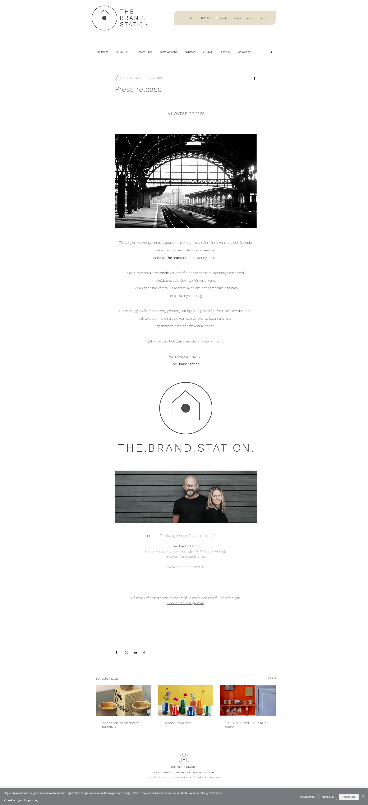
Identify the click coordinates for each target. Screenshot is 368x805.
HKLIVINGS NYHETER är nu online (247, 725)
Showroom (244, 51)
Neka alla (328, 796)
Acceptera (349, 796)
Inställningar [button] (307, 796)
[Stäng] (363, 796)
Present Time (144, 51)
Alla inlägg (102, 51)
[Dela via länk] (145, 652)
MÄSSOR (208, 51)
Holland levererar (177, 723)
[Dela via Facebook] (116, 652)
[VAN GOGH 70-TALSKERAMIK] (123, 700)
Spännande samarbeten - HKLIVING (121, 725)
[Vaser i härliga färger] (186, 700)
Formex (225, 51)
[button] (271, 51)
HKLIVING (122, 51)
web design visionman (209, 777)
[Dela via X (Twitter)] (126, 652)
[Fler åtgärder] (254, 78)
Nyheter (190, 51)
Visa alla (271, 677)
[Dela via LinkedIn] (135, 652)
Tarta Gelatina (168, 51)
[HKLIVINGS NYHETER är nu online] (248, 700)
